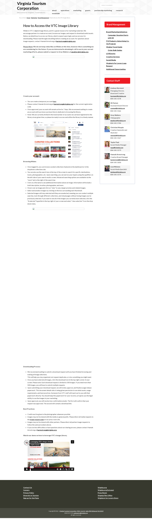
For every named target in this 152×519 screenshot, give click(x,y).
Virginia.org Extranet (106, 490)
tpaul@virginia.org (116, 147)
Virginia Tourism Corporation (31, 6)
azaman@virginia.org (117, 108)
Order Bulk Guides (115, 50)
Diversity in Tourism (31, 495)
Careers (26, 490)
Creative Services (113, 57)
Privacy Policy (28, 493)
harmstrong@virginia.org (65, 41)
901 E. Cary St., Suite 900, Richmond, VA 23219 (90, 511)
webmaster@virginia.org (81, 513)
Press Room (102, 493)
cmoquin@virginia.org (117, 135)
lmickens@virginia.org (118, 172)
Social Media (111, 60)
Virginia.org (102, 487)
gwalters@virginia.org (79, 52)
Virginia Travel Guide (114, 47)
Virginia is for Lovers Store (108, 498)
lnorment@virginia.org (118, 96)
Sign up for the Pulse (31, 498)
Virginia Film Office (105, 495)
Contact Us (27, 487)
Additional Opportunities (116, 69)
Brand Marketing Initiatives (116, 32)
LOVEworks (110, 53)
